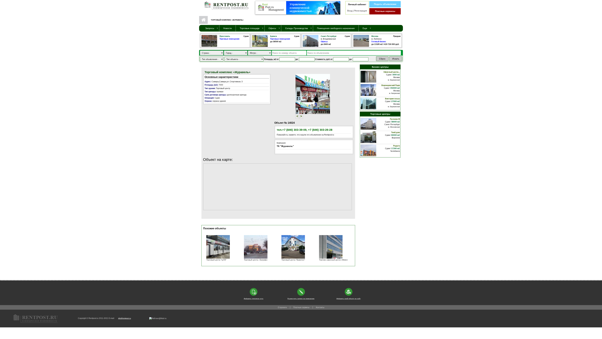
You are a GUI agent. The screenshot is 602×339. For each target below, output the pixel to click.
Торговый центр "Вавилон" (293, 260)
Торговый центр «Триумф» (256, 260)
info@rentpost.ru (124, 318)
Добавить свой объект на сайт (348, 298)
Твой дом (395, 132)
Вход (349, 10)
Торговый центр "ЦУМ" (216, 260)
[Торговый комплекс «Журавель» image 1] (313, 88)
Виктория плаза (392, 99)
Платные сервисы (385, 11)
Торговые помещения (229, 39)
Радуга (396, 146)
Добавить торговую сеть (253, 298)
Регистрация (360, 10)
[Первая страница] (224, 5)
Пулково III (395, 119)
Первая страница (203, 20)
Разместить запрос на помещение (301, 298)
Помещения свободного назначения (336, 28)
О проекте (282, 307)
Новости (227, 28)
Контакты (320, 307)
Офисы (324, 41)
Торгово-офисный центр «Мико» (333, 260)
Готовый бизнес (378, 41)
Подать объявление (385, 4)
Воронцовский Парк (390, 85)
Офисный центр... (391, 72)
